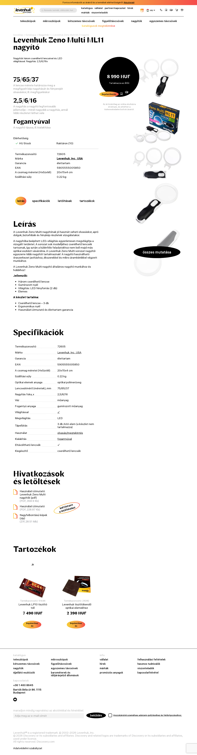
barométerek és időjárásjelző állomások (65, 674)
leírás (20, 201)
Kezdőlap (18, 35)
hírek (130, 8)
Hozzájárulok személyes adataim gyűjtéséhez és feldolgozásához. (147, 715)
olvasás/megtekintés (70, 432)
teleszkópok (28, 21)
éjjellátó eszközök (24, 672)
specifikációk (41, 201)
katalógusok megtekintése (98, 25)
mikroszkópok (51, 21)
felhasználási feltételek (151, 659)
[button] (161, 10)
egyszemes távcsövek (163, 21)
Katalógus (31, 35)
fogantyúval (64, 438)
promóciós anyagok (111, 672)
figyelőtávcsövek (113, 21)
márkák (85, 12)
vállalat (98, 8)
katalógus (87, 8)
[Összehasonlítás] (171, 10)
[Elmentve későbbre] (166, 10)
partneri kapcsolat (115, 8)
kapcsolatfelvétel (148, 672)
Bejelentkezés (109, 94)
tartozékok (87, 201)
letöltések (65, 201)
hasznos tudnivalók (148, 663)
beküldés (96, 715)
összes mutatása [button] (157, 252)
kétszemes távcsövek (81, 21)
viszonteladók (99, 12)
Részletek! (129, 2)
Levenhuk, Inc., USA (70, 158)
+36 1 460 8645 (23, 685)
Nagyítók (44, 34)
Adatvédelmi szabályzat (27, 748)
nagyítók (136, 21)
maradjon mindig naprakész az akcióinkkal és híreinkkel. (48, 710)
